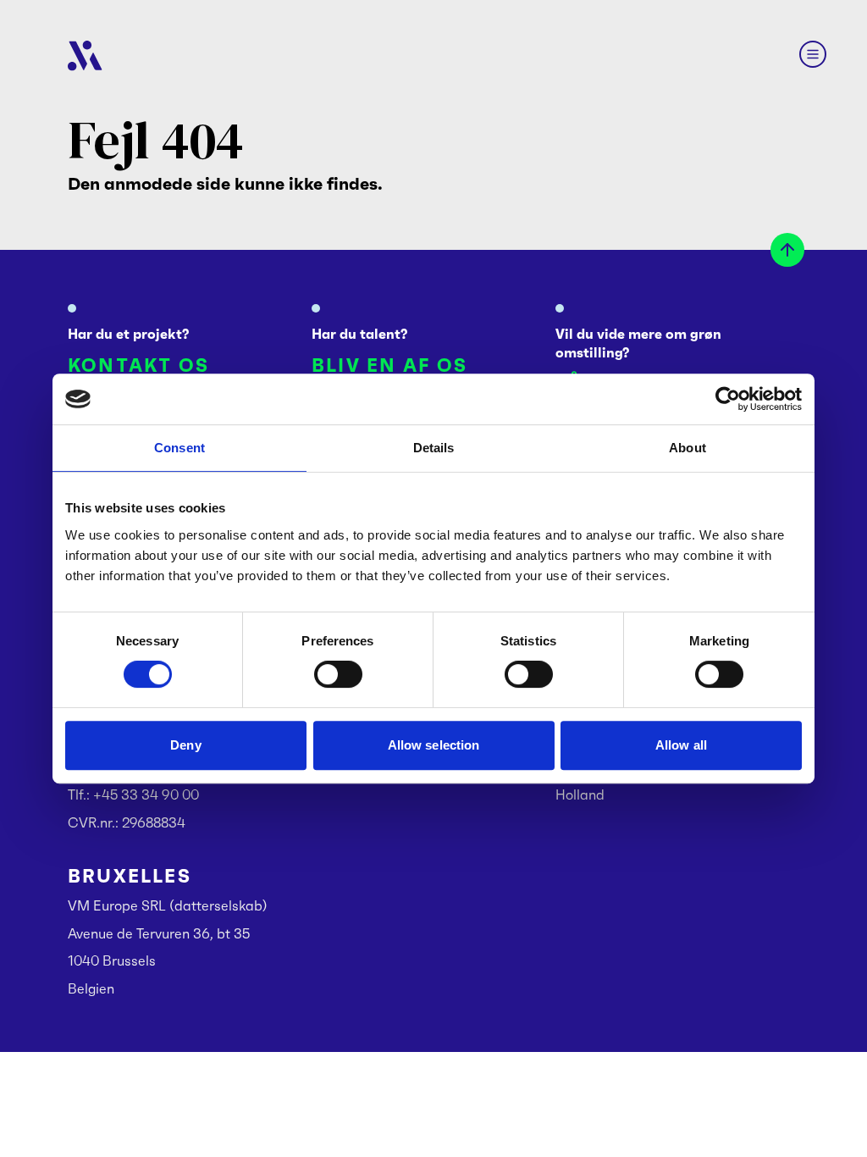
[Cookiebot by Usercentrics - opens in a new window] (728, 399)
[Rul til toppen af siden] (787, 250)
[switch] (338, 674)
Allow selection (434, 745)
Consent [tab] (179, 447)
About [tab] (687, 447)
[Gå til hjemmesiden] (85, 56)
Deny (185, 745)
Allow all (681, 745)
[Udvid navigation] (812, 54)
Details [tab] (434, 447)
